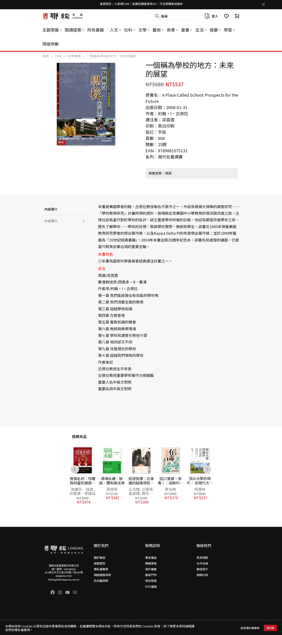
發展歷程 (99, 563)
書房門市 (151, 575)
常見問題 (202, 557)
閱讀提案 (73, 30)
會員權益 (151, 557)
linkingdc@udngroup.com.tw (63, 580)
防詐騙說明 (101, 581)
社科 (128, 30)
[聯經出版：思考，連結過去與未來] (63, 16)
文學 (142, 30)
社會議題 (74, 56)
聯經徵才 (202, 569)
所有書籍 (95, 30)
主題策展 (50, 30)
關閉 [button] (263, 4)
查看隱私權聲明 (250, 628)
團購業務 (151, 563)
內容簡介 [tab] (51, 209)
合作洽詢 (202, 563)
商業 (171, 30)
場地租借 (151, 581)
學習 (228, 30)
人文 (114, 30)
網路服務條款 (102, 575)
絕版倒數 (50, 44)
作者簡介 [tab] (51, 220)
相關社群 (202, 575)
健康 (214, 30)
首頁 (45, 56)
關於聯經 (99, 557)
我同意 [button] (270, 628)
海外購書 (151, 569)
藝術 (157, 30)
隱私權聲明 (101, 569)
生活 (199, 30)
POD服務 (151, 587)
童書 (185, 30)
